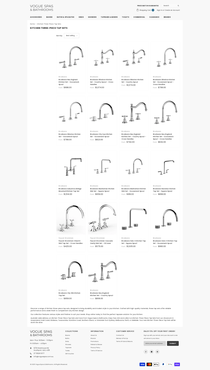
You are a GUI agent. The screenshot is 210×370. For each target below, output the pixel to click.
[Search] (171, 5)
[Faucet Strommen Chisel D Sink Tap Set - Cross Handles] (71, 219)
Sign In (160, 10)
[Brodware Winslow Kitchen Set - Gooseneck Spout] (71, 112)
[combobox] (169, 5)
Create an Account (172, 10)
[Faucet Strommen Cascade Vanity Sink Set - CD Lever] (102, 219)
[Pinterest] (157, 352)
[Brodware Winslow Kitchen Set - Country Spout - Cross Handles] (102, 57)
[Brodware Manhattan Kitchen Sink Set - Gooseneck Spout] (133, 166)
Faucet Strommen (66, 238)
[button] (71, 35)
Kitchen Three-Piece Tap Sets (49, 24)
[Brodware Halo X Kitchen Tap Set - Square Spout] (133, 219)
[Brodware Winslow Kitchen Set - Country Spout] (133, 57)
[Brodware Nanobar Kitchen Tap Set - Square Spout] (165, 166)
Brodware (63, 77)
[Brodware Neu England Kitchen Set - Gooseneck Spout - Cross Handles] (165, 112)
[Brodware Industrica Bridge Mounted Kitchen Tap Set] (71, 166)
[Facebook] (146, 352)
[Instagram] (152, 352)
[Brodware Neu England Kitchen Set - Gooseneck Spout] (71, 57)
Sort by (59, 36)
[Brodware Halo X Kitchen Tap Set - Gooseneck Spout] (165, 219)
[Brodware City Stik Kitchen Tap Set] (71, 271)
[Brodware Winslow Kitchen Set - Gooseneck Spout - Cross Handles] (165, 57)
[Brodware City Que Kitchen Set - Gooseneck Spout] (102, 112)
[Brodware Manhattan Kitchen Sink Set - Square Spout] (102, 166)
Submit (173, 343)
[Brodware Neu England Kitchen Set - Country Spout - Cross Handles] (133, 112)
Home (32, 24)
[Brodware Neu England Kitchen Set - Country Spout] (102, 271)
